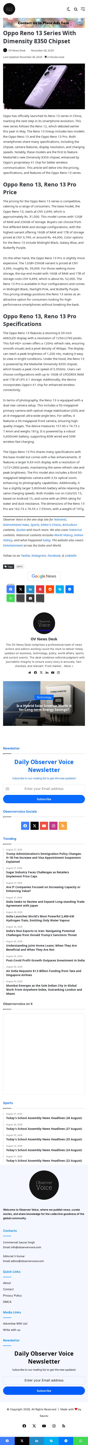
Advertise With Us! (15, 1323)
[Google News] (44, 576)
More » (68, 666)
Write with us (11, 1329)
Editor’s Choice (51, 525)
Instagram (39, 555)
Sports (34, 525)
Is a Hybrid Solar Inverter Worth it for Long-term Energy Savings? (44, 708)
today (46, 540)
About (7, 1283)
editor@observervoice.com (27, 1261)
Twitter (25, 555)
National (60, 519)
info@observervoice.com (26, 1247)
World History (63, 535)
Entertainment (13, 545)
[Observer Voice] (9, 9)
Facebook (54, 555)
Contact (8, 1289)
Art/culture (69, 525)
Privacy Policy (12, 1295)
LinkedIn (71, 555)
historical (75, 530)
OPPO (20, 566)
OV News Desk (17, 50)
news (25, 525)
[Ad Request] (44, 26)
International (12, 525)
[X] (41, 672)
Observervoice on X (18, 1004)
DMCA (7, 1301)
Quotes (21, 530)
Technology (44, 697)
